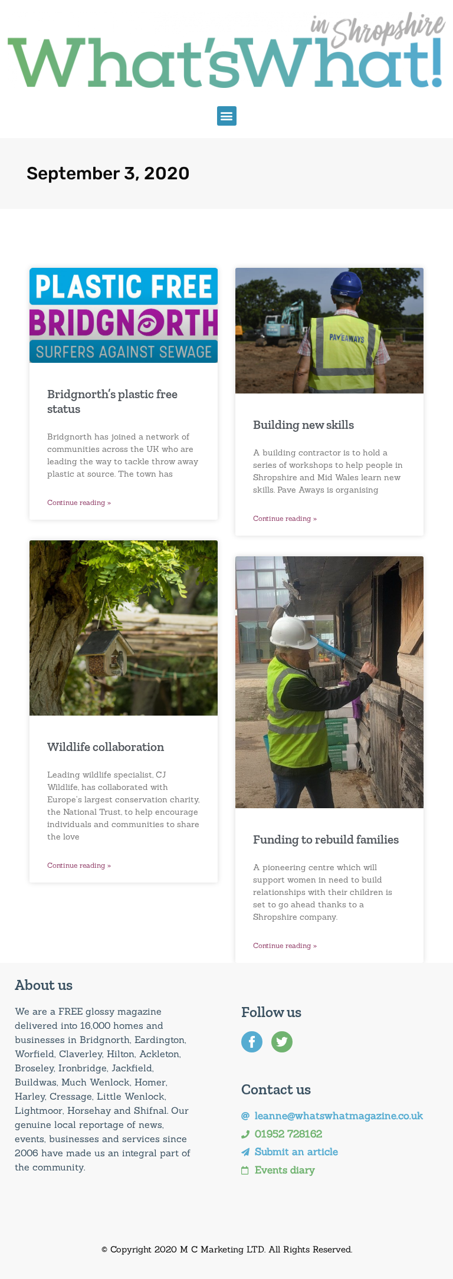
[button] (227, 116)
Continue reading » (79, 502)
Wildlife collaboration (105, 746)
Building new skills (303, 424)
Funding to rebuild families (326, 839)
